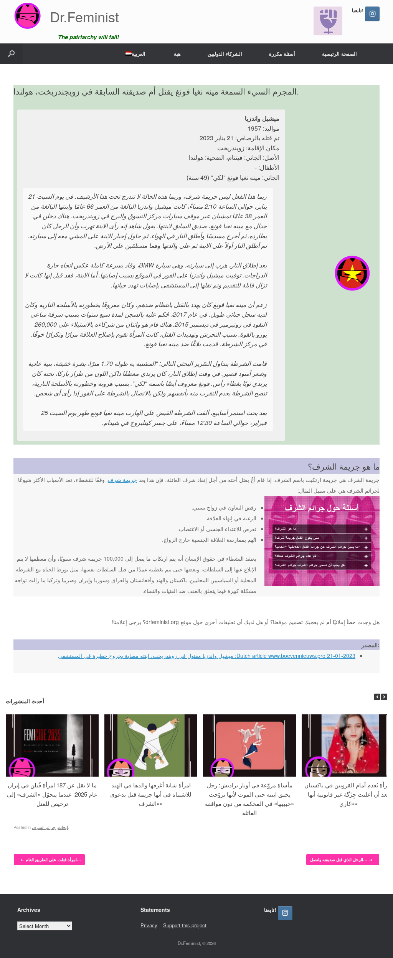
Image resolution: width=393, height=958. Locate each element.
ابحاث (63, 827)
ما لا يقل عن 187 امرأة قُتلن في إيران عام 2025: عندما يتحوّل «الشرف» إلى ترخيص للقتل (52, 794)
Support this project (184, 925)
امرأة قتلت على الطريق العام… (50, 859)
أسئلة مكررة (282, 53)
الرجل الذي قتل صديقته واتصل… (341, 859)
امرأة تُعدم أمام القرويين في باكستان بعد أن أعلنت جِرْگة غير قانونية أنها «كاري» (348, 794)
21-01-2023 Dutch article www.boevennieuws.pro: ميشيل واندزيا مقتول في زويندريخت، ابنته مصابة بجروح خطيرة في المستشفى (206, 655)
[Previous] (377, 697)
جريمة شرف (122, 479)
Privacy (148, 925)
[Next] (384, 697)
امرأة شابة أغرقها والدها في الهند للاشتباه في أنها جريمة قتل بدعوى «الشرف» (151, 794)
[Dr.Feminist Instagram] (372, 14)
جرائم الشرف (44, 827)
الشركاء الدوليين (225, 53)
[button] (11, 53)
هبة (177, 53)
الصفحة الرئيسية (339, 53)
